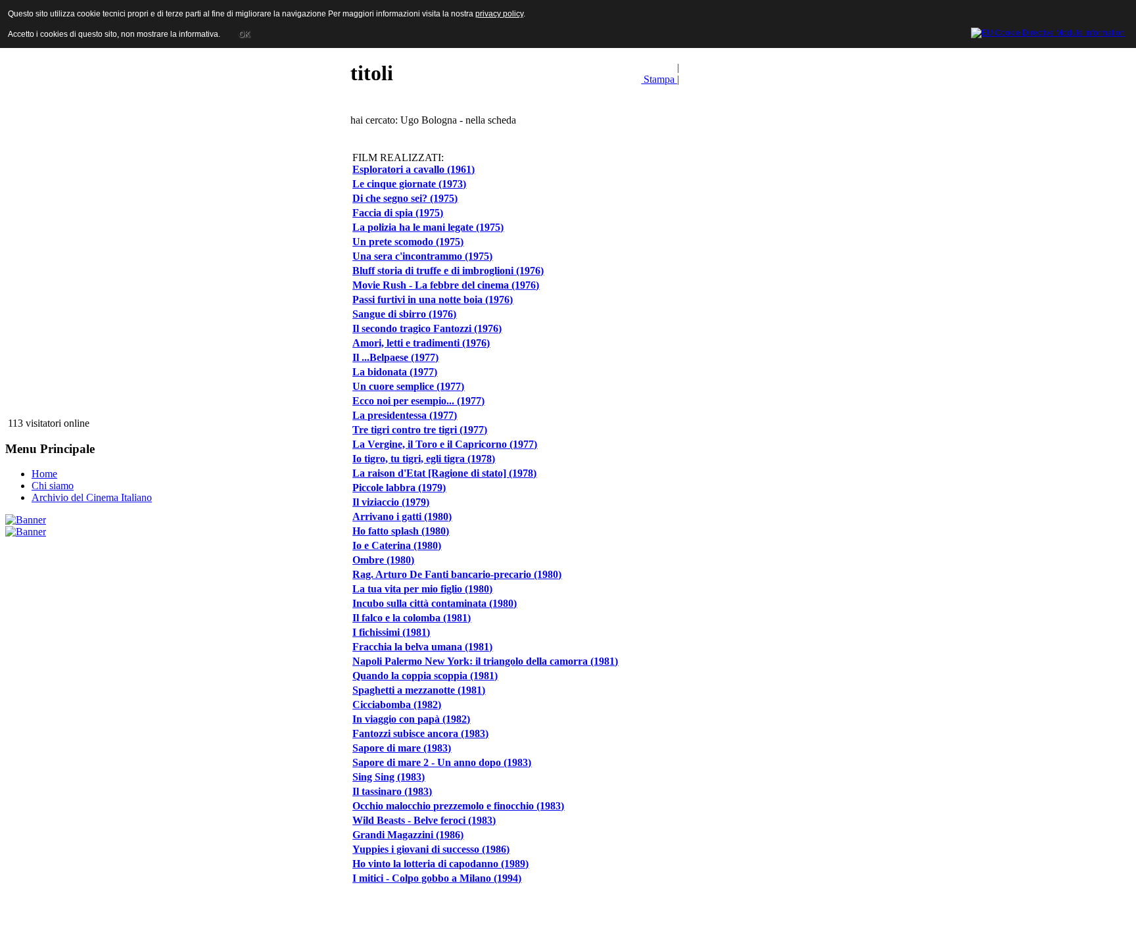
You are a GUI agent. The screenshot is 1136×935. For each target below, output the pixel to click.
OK (244, 34)
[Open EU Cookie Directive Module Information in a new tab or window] (1048, 31)
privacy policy (499, 13)
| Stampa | (660, 73)
